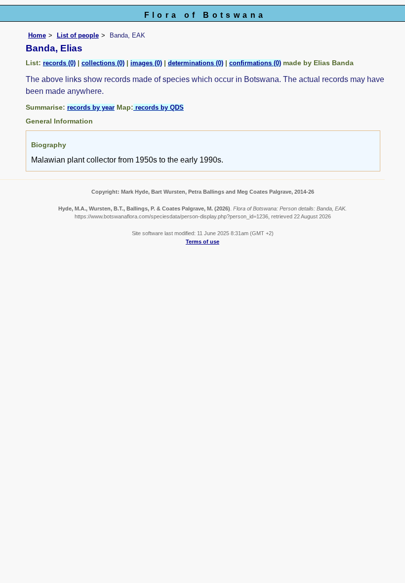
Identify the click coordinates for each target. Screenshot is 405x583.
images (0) (146, 63)
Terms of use (202, 242)
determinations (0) (195, 63)
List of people (78, 35)
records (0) (59, 63)
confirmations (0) (255, 63)
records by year (91, 107)
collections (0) (102, 63)
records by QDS (158, 107)
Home (37, 35)
